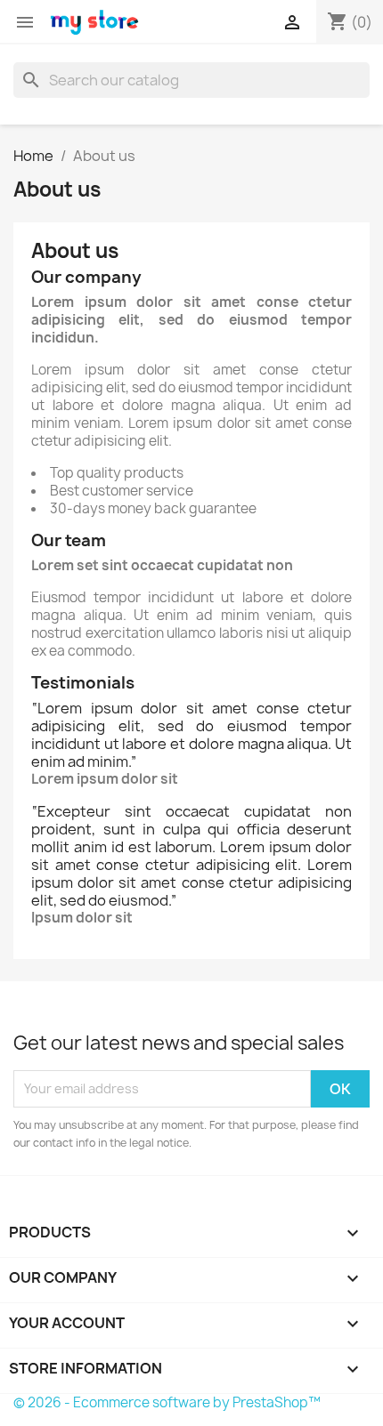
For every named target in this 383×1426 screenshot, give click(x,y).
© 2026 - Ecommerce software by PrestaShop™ (167, 1402)
